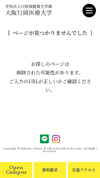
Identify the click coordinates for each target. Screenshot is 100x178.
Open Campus (16, 170)
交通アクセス (83, 169)
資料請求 (50, 169)
